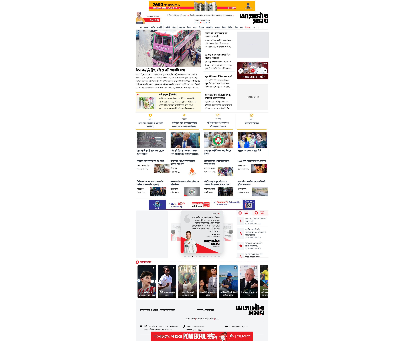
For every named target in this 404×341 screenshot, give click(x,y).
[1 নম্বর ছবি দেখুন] (185, 256)
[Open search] (263, 27)
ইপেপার (247, 27)
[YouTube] (200, 22)
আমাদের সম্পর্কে (190, 319)
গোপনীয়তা (211, 319)
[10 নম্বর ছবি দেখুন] (219, 256)
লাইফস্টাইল (209, 27)
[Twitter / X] (198, 22)
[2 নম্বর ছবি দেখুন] (188, 256)
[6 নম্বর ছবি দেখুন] (204, 256)
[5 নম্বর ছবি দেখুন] (200, 256)
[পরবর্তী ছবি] (231, 232)
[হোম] (140, 27)
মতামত (217, 27)
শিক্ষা (236, 27)
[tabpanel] (252, 236)
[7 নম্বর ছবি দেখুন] (207, 256)
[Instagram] (203, 22)
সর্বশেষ (146, 27)
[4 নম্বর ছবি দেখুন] (196, 256)
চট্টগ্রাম (174, 27)
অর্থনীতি (167, 27)
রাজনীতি (159, 27)
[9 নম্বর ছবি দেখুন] (215, 256)
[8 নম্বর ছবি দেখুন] (211, 256)
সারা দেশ (182, 27)
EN (253, 27)
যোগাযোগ (199, 319)
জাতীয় (153, 27)
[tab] (244, 213)
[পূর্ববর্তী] (240, 70)
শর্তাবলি (205, 319)
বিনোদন (201, 27)
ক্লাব (241, 27)
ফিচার (224, 27)
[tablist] (252, 213)
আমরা (217, 319)
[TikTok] (209, 22)
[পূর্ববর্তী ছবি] (173, 232)
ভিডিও (230, 27)
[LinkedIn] (206, 22)
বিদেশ (189, 27)
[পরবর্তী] (265, 70)
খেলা (194, 27)
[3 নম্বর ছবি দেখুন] (192, 256)
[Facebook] (195, 22)
